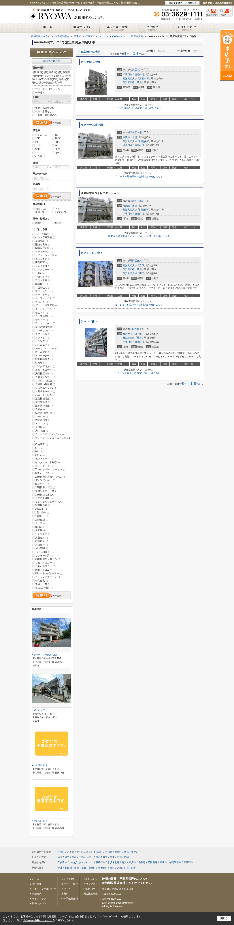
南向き (40, 526)
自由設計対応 (44, 587)
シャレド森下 (89, 321)
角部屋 (40, 530)
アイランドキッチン (47, 577)
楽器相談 (41, 241)
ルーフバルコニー (46, 348)
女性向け (41, 319)
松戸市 (134, 852)
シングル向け (68, 879)
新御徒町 (102, 867)
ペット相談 (42, 552)
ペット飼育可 (44, 233)
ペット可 (66, 888)
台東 (112, 857)
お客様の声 (89, 888)
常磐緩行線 (99, 862)
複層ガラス (42, 584)
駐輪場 (40, 362)
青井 (105, 857)
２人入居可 (42, 266)
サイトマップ (39, 898)
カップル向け (44, 316)
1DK (37, 138)
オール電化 (42, 352)
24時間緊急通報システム (50, 476)
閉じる (224, 918)
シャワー (41, 416)
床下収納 (41, 430)
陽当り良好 (42, 244)
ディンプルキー (45, 480)
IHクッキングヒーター (48, 573)
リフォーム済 (44, 555)
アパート (40, 89)
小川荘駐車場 (40, 765)
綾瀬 (60, 857)
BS (38, 451)
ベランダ (41, 341)
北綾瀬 (68, 867)
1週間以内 (60, 212)
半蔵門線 (127, 74)
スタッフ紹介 (90, 884)
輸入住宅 (41, 580)
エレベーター (44, 355)
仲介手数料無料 (69, 898)
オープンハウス (45, 298)
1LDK (58, 138)
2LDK (38, 145)
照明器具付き (44, 359)
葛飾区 (118, 852)
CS (38, 448)
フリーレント (44, 291)
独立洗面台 (42, 420)
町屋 (126, 867)
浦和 (133, 867)
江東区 (133, 69)
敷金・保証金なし (44, 107)
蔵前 (112, 867)
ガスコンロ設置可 (46, 305)
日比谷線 (152, 862)
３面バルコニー (45, 566)
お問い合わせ (90, 879)
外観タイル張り (45, 377)
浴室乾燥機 (42, 402)
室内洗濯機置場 (45, 327)
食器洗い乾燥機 (45, 384)
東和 (74, 857)
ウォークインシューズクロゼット (52, 439)
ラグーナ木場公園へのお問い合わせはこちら (139, 176)
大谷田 (89, 857)
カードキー (42, 294)
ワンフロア (42, 534)
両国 (141, 273)
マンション (54, 89)
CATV (40, 455)
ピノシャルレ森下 (92, 252)
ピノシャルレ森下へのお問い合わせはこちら (139, 304)
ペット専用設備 (45, 237)
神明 (98, 857)
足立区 (61, 852)
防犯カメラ (42, 484)
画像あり (40, 223)
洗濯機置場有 (44, 373)
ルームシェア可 (45, 309)
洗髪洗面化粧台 (45, 412)
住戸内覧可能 (44, 498)
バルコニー (42, 344)
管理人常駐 (42, 280)
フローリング (44, 330)
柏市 (126, 852)
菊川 (139, 82)
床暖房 (40, 427)
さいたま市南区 (94, 852)
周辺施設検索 (90, 893)
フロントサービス (46, 491)
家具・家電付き (45, 369)
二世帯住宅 (42, 287)
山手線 (142, 862)
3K (56, 145)
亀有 (83, 867)
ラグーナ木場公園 (92, 124)
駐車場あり (42, 505)
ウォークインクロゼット (50, 434)
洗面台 (40, 409)
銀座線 (163, 862)
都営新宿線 (129, 82)
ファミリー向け (45, 323)
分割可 (40, 273)
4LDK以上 (40, 156)
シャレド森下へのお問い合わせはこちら (139, 373)
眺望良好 (41, 284)
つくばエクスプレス (80, 862)
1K (56, 135)
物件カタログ (39, 903)
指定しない (41, 208)
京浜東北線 (113, 862)
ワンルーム (41, 135)
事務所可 (41, 262)
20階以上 (41, 519)
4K (36, 152)
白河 (139, 69)
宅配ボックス (44, 473)
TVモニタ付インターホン (50, 469)
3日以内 (39, 212)
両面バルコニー (45, 569)
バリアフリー (44, 269)
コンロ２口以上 (45, 380)
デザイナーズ (44, 251)
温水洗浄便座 (44, 405)
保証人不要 (42, 259)
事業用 (64, 893)
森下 (141, 265)
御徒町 (92, 867)
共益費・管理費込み (46, 115)
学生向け (41, 312)
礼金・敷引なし (43, 111)
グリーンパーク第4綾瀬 (45, 654)
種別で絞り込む (51, 61)
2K (36, 142)
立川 (139, 260)
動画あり (60, 223)
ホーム (35, 879)
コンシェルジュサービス (50, 501)
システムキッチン (46, 387)
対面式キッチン (45, 391)
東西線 (126, 137)
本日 (57, 208)
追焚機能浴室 (44, 398)
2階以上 (41, 509)
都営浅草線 (175, 862)
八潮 (119, 867)
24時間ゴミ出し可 (46, 494)
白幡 (126, 857)
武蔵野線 (188, 862)
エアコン (41, 423)
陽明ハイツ (39, 710)
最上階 (40, 523)
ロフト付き (42, 334)
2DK (57, 142)
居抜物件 (41, 544)
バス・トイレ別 (45, 395)
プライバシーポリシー (44, 888)
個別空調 (41, 548)
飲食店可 (41, 541)
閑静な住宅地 (44, 248)
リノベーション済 (46, 255)
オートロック (44, 466)
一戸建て (40, 92)
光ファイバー (44, 458)
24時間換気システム (47, 559)
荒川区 (108, 852)
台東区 (70, 852)
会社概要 (36, 884)
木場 (139, 132)
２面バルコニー (45, 562)
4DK (57, 152)
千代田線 (62, 862)
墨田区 (133, 260)
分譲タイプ (42, 276)
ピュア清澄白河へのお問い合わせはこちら (139, 108)
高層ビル (41, 537)
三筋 (81, 857)
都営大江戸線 (130, 78)
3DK (37, 149)
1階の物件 (42, 512)
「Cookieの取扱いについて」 (37, 920)
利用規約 (36, 893)
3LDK (58, 149)
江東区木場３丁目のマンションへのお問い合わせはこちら (139, 236)
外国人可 (41, 301)
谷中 (67, 857)
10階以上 (41, 516)
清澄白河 (139, 74)
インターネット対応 (47, 462)
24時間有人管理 (45, 487)
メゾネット (42, 337)
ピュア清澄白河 (90, 61)
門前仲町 (144, 141)
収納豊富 (41, 444)
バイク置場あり (45, 366)
